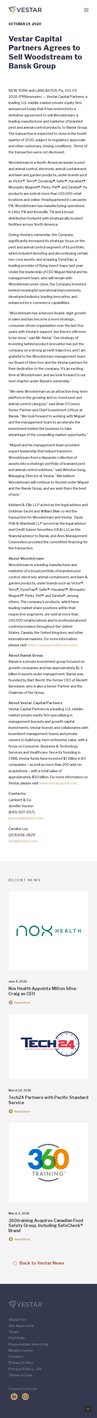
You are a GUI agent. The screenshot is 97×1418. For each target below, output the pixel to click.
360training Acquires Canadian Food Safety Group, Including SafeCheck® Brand (45, 1225)
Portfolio (16, 1338)
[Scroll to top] (88, 1409)
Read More (22, 1002)
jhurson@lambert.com (25, 818)
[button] (86, 10)
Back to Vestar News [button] (42, 1263)
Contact (16, 1356)
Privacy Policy (20, 1363)
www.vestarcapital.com (58, 783)
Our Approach (21, 1326)
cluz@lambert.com (23, 841)
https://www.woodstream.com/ (52, 645)
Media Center (20, 1350)
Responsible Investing (28, 1344)
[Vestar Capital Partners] (25, 9)
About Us (16, 1320)
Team (13, 1332)
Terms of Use (20, 1375)
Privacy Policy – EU (25, 1369)
